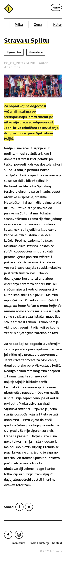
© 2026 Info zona (51, 551)
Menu (56, 7)
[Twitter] (29, 507)
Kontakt (57, 543)
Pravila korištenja (39, 543)
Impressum (18, 543)
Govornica (15, 52)
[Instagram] (19, 535)
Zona (37, 24)
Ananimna (37, 52)
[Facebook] (19, 507)
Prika (18, 24)
